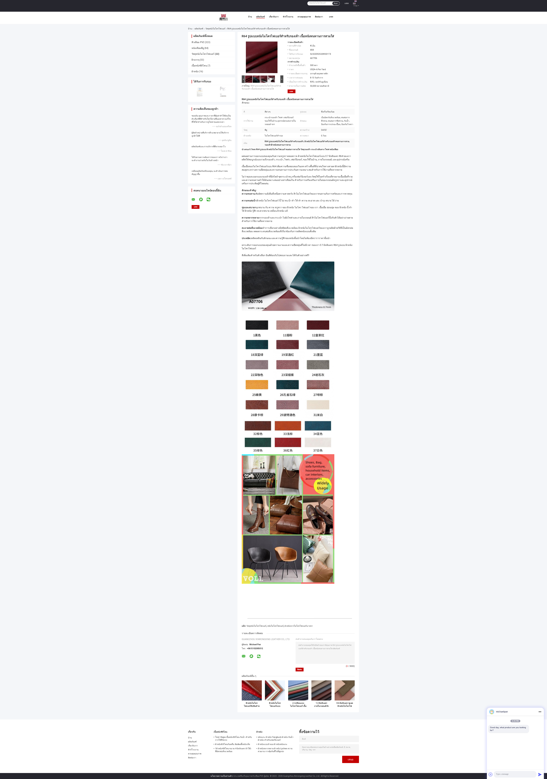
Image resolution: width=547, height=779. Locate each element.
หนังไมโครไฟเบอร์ (275, 626)
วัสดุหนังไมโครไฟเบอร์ (215, 29)
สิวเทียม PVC (198, 42)
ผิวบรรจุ (195, 59)
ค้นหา (336, 3)
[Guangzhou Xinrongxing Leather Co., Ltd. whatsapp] (202, 199)
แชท (347, 3)
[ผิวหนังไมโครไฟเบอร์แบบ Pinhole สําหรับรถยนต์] (275, 690)
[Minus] (540, 711)
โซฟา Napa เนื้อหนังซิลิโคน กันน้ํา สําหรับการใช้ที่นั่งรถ (233, 738)
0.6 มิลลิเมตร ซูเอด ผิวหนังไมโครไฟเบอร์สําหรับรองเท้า (344, 704)
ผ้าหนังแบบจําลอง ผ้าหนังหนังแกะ (272, 744)
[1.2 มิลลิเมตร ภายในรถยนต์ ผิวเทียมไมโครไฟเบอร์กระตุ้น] (321, 690)
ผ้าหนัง (195, 71)
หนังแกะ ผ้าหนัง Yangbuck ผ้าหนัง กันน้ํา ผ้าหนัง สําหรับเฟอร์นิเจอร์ (275, 738)
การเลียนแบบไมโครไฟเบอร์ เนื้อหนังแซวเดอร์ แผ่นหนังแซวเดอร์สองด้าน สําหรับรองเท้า (298, 704)
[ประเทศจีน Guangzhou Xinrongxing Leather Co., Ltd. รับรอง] (200, 91)
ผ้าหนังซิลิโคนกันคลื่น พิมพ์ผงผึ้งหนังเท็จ (232, 744)
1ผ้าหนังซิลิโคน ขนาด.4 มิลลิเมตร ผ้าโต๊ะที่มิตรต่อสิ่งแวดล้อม (233, 749)
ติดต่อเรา (319, 17)
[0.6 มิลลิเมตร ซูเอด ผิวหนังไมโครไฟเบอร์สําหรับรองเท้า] (345, 690)
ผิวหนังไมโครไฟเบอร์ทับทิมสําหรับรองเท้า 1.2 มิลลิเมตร (252, 704)
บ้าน (250, 17)
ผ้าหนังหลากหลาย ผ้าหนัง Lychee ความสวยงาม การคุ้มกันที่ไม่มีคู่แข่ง (275, 749)
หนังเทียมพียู (198, 48)
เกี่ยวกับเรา (274, 17)
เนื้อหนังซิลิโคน (199, 65)
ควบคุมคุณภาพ (304, 17)
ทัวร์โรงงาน (288, 17)
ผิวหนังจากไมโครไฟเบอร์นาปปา (299, 626)
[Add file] (491, 774)
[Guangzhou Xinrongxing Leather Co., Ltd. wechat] (210, 199)
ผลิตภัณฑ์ (260, 17)
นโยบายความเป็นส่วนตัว (221, 776)
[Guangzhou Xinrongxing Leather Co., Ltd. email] (195, 199)
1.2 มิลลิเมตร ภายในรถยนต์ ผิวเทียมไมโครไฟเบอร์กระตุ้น (321, 704)
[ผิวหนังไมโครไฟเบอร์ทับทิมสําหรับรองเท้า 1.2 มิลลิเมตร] (252, 690)
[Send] (540, 774)
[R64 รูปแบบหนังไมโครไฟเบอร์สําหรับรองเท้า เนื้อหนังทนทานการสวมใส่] (262, 57)
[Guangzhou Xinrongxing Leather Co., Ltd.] (223, 17)
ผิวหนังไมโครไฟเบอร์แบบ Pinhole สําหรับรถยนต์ (275, 704)
